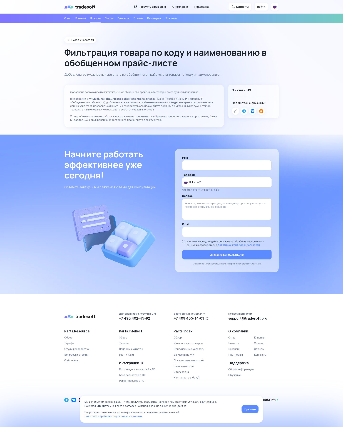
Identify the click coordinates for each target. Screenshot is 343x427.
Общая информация (241, 369)
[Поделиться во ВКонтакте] (252, 111)
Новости (95, 18)
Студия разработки (77, 349)
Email (185, 224)
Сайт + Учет (72, 360)
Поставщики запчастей (189, 360)
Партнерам (154, 18)
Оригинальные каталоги (189, 349)
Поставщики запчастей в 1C (137, 369)
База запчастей (184, 366)
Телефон (188, 174)
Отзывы (138, 18)
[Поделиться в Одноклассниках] (261, 111)
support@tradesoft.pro (247, 318)
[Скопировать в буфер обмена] (235, 111)
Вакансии (123, 18)
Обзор (68, 337)
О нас (67, 18)
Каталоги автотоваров (188, 343)
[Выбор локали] (275, 7)
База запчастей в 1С (132, 375)
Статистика (181, 371)
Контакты (171, 18)
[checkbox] (183, 241)
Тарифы (69, 343)
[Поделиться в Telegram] (244, 111)
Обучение (234, 375)
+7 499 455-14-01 (189, 318)
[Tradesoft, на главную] (89, 317)
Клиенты (80, 18)
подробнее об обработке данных (244, 263)
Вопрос (187, 196)
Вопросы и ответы (76, 354)
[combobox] (189, 182)
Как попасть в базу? (187, 377)
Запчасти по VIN (184, 354)
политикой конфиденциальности (239, 244)
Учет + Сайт (126, 354)
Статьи (109, 18)
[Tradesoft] (79, 7)
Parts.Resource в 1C (131, 380)
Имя (185, 157)
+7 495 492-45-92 (134, 318)
